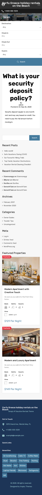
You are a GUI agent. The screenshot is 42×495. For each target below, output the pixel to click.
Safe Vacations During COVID (15, 154)
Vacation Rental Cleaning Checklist (17, 164)
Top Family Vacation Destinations (17, 161)
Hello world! (8, 151)
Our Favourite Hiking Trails (14, 158)
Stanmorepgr (22, 176)
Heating (34, 461)
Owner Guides (9, 218)
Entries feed (8, 240)
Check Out (6, 42)
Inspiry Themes (26, 486)
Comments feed (10, 243)
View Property (21, 280)
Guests (4, 51)
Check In (5, 33)
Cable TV (21, 456)
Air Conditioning (9, 456)
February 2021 (9, 202)
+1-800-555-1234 (13, 430)
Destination (6, 24)
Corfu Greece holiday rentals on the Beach (21, 4)
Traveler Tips (9, 221)
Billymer (15, 180)
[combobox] (21, 27)
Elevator (13, 461)
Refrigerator (34, 470)
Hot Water (7, 466)
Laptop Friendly (9, 470)
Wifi (4, 475)
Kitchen (23, 466)
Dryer (5, 461)
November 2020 (10, 206)
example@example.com (15, 435)
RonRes (16, 183)
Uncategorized (9, 224)
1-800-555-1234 (11, 11)
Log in (6, 236)
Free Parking (24, 461)
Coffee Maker (33, 456)
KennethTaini (22, 187)
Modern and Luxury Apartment (20, 360)
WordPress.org (9, 247)
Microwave (22, 470)
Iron (15, 466)
